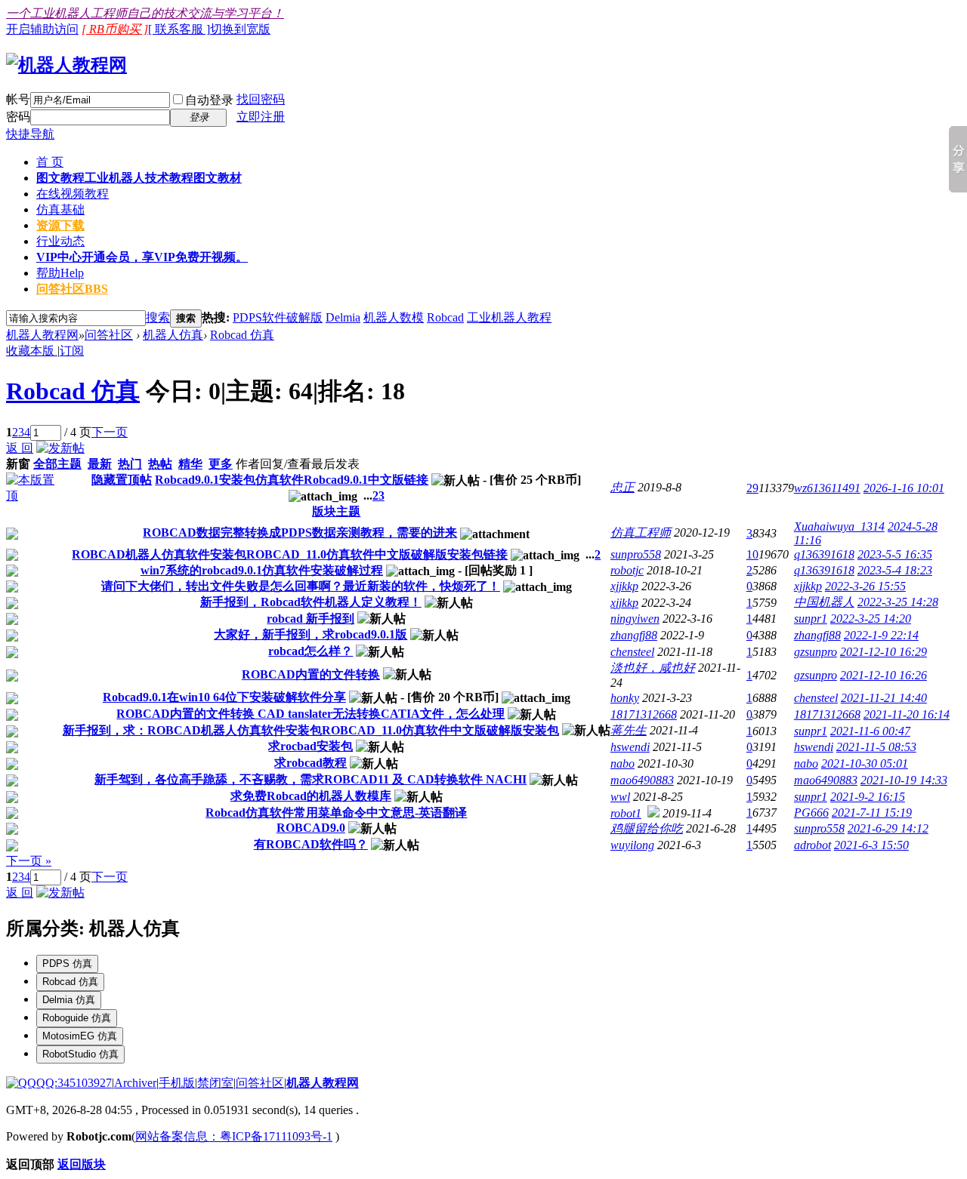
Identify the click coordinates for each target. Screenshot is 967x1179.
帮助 (60, 272)
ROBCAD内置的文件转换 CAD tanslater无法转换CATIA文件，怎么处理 (310, 713)
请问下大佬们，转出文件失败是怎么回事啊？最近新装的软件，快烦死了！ (300, 586)
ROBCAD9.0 (311, 827)
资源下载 (60, 225)
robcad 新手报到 (310, 618)
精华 (190, 463)
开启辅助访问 (42, 29)
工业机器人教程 (509, 317)
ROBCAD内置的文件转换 (311, 674)
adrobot (812, 845)
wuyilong (632, 845)
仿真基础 (60, 209)
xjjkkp (624, 586)
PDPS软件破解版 (278, 317)
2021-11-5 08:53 (876, 746)
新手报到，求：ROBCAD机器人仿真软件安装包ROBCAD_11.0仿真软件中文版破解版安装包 (311, 730)
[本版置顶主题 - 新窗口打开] (34, 495)
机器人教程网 (42, 334)
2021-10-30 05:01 (864, 763)
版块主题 (336, 511)
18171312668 (643, 714)
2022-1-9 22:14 (881, 635)
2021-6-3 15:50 (871, 845)
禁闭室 (215, 1082)
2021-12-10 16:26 (883, 675)
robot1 (625, 813)
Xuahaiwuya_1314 (839, 526)
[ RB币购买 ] (115, 29)
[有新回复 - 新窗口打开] (12, 535)
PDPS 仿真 (67, 963)
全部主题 (57, 463)
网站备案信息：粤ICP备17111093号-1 (233, 1136)
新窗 (18, 463)
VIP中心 (142, 257)
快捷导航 (30, 134)
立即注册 (260, 116)
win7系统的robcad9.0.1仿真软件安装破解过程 (262, 570)
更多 (221, 463)
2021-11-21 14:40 (884, 697)
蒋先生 (628, 730)
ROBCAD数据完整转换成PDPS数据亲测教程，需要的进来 (300, 532)
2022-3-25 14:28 (897, 602)
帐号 (18, 99)
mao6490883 (642, 780)
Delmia (343, 317)
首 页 (49, 161)
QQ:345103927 (74, 1082)
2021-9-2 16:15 (867, 796)
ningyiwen (635, 618)
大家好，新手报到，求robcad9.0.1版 (310, 634)
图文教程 (139, 177)
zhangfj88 (633, 635)
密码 (18, 116)
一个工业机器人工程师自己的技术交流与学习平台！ (145, 13)
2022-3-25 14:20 (870, 618)
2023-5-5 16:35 (894, 554)
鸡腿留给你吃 (646, 828)
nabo (622, 763)
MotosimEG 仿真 (79, 1036)
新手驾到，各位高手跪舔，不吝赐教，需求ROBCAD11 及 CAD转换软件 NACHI (310, 779)
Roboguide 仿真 (76, 1018)
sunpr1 (810, 618)
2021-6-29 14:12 (888, 828)
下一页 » (28, 860)
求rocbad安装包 (310, 746)
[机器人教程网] (66, 65)
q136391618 (824, 554)
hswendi (630, 746)
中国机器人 (824, 602)
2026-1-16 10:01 (904, 488)
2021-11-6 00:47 (870, 731)
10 (752, 554)
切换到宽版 (240, 29)
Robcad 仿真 (242, 334)
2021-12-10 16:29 (883, 651)
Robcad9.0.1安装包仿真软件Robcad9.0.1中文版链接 (291, 479)
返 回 (19, 448)
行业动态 (60, 241)
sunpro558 (635, 554)
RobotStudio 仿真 (80, 1054)
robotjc (627, 570)
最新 (100, 463)
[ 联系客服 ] (179, 29)
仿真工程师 (640, 532)
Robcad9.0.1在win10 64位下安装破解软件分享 (224, 697)
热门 (130, 463)
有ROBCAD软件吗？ (311, 844)
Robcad (445, 317)
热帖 (160, 463)
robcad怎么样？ (310, 651)
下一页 (109, 432)
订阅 (72, 350)
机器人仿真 (173, 334)
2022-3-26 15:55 (865, 586)
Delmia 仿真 (68, 999)
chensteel (632, 651)
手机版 (177, 1082)
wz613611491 (827, 488)
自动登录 (209, 100)
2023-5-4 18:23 (894, 570)
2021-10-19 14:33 (903, 780)
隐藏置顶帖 (121, 479)
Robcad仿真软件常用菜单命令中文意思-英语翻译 (336, 812)
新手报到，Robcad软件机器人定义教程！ (311, 602)
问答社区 (72, 288)
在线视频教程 (72, 193)
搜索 (158, 317)
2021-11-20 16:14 (907, 714)
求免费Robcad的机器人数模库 (310, 796)
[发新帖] (60, 448)
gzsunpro (815, 651)
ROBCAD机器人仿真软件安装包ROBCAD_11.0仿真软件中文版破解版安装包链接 (290, 554)
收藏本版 (31, 350)
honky (624, 697)
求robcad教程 (310, 762)
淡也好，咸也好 (652, 667)
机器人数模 (393, 317)
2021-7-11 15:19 (872, 812)
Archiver (135, 1082)
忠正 (622, 487)
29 (752, 488)
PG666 (811, 812)
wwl (620, 796)
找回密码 (260, 99)
